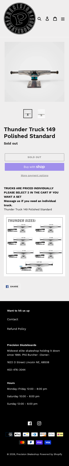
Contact (12, 319)
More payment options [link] (34, 175)
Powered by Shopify (51, 454)
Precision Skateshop (27, 454)
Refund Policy (16, 329)
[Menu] (63, 19)
